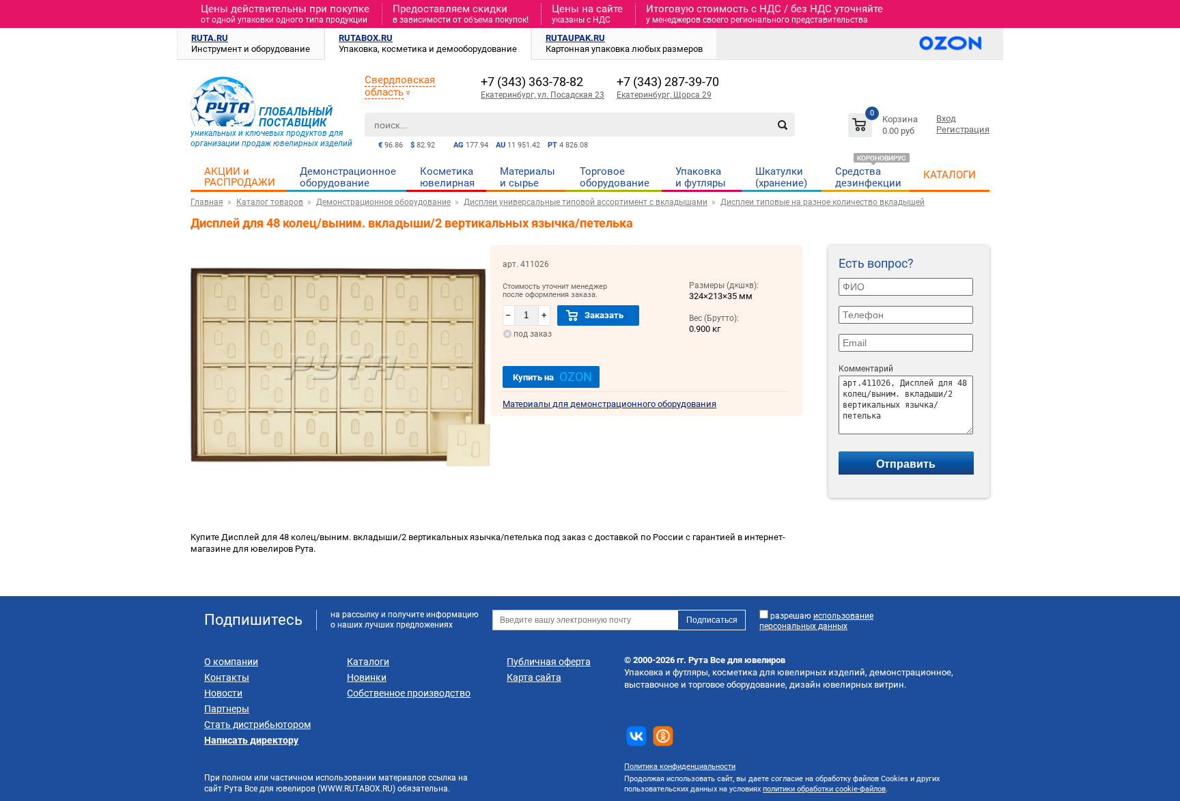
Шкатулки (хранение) (781, 177)
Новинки (367, 677)
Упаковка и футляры (700, 177)
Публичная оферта (549, 661)
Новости (223, 693)
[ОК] (663, 736)
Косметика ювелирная (447, 177)
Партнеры (226, 708)
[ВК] (636, 736)
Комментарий (866, 369)
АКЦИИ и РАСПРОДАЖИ (239, 176)
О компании (231, 661)
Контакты (226, 677)
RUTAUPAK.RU (575, 38)
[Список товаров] (884, 127)
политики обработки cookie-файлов (824, 789)
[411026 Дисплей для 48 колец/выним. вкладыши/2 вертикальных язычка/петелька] (340, 486)
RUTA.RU (209, 38)
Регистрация (962, 129)
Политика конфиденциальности (679, 766)
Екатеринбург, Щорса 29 (664, 95)
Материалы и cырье (527, 177)
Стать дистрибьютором (257, 724)
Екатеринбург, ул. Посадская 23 (542, 95)
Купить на (552, 376)
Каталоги (368, 661)
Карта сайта (534, 677)
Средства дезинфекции (868, 177)
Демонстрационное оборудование (348, 177)
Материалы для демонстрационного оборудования (609, 404)
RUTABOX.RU (366, 38)
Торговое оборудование (614, 177)
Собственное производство (408, 693)
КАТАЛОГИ (949, 175)
